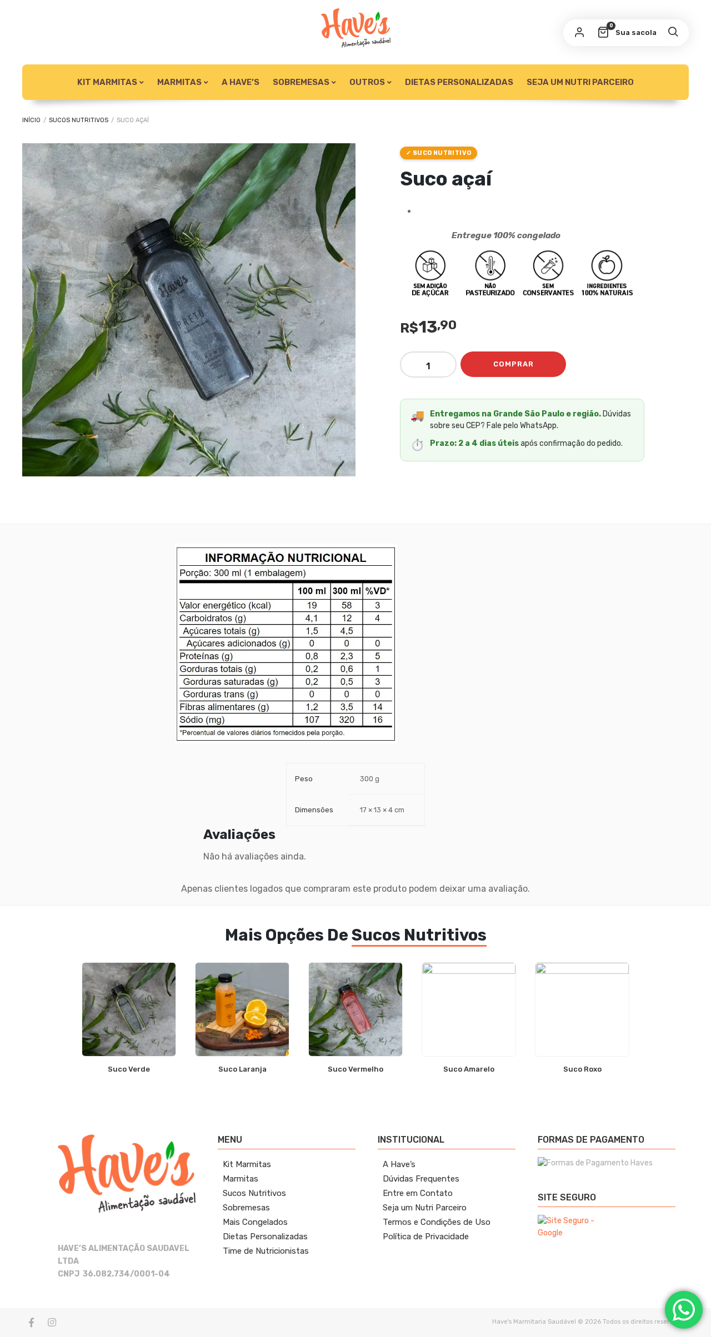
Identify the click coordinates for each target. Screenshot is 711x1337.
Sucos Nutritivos (78, 120)
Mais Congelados (255, 1222)
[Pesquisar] (673, 33)
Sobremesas (301, 82)
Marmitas (240, 1179)
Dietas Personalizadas (459, 82)
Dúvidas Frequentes (421, 1179)
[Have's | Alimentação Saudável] (355, 28)
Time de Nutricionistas (266, 1251)
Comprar (513, 364)
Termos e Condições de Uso (436, 1222)
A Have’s (240, 82)
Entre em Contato (418, 1193)
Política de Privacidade (426, 1237)
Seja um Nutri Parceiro (580, 82)
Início (31, 120)
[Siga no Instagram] (52, 1322)
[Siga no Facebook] (31, 1322)
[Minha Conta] (579, 33)
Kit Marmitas (107, 82)
